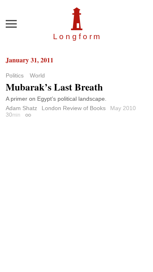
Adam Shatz (21, 108)
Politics (15, 75)
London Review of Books (74, 108)
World (37, 75)
